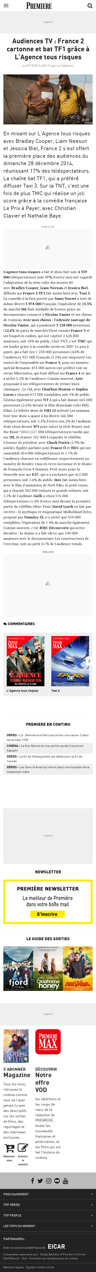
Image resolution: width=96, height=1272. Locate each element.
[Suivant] (89, 661)
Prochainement (16, 1194)
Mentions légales (13, 1267)
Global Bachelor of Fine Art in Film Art (63, 1254)
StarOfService (11, 1258)
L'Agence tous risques (22, 690)
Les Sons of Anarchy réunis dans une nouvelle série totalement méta (48, 769)
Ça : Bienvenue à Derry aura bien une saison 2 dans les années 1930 (48, 737)
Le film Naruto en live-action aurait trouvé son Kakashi (45, 748)
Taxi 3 (55, 690)
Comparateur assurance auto (20, 1254)
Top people (12, 1215)
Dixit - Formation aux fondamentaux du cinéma (50, 1258)
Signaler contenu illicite (40, 1267)
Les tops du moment (19, 1226)
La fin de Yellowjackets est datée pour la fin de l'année (44, 758)
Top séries (11, 1204)
